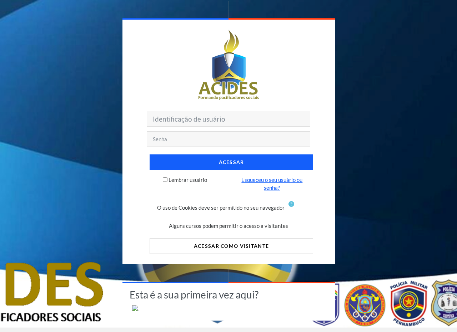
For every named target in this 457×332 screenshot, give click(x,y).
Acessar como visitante (231, 246)
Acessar (231, 162)
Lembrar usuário (188, 180)
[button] (292, 208)
